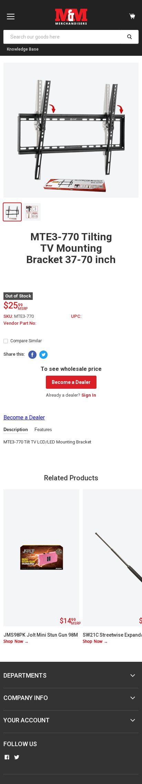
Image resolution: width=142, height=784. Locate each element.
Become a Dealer (71, 382)
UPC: (76, 316)
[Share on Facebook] (32, 355)
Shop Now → (16, 642)
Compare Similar (26, 340)
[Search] (129, 37)
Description (15, 429)
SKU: (8, 316)
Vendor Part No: (19, 323)
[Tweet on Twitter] (43, 355)
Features (43, 429)
